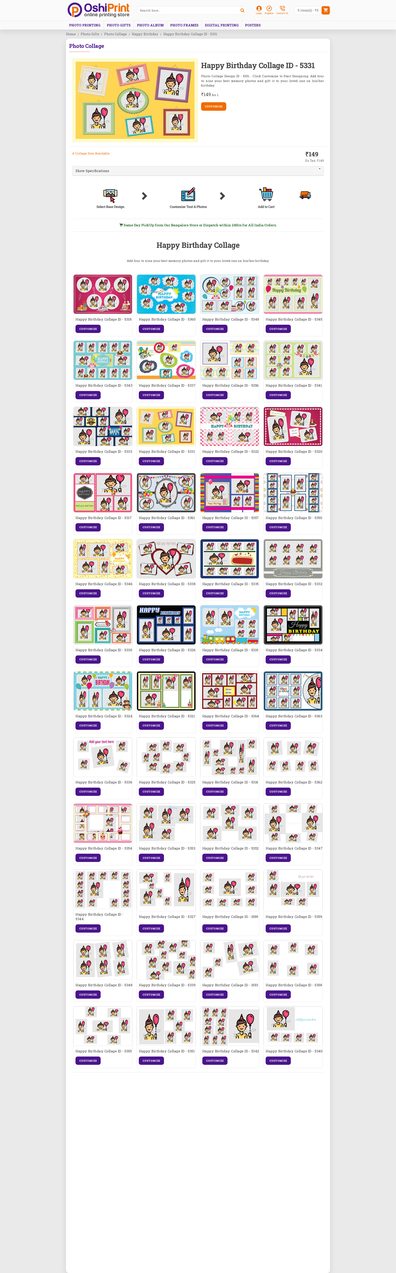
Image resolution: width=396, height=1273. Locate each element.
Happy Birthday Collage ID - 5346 (103, 584)
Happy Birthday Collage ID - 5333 (103, 451)
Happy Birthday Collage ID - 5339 (167, 985)
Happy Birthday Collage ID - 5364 (230, 716)
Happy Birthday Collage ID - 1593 (230, 985)
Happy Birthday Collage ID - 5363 (294, 716)
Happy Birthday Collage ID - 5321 (167, 716)
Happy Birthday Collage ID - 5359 (294, 916)
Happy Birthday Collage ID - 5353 (167, 848)
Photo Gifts (90, 34)
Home (71, 34)
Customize (214, 106)
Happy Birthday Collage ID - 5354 (103, 848)
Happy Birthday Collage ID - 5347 (294, 848)
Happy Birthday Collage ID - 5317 (103, 518)
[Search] (242, 10)
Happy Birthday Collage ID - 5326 (167, 650)
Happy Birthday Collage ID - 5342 (230, 1051)
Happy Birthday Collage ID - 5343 (103, 385)
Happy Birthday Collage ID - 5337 (167, 385)
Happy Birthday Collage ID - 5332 (294, 584)
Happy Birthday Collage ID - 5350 (294, 518)
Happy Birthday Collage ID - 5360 (167, 319)
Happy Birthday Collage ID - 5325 (167, 782)
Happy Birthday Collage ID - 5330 (103, 650)
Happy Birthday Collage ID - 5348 (103, 985)
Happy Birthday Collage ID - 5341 (294, 385)
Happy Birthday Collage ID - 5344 (99, 916)
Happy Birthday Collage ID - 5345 (294, 319)
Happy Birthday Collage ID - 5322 (230, 451)
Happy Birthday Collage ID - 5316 (230, 782)
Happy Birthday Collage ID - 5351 (166, 1051)
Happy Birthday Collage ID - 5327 (167, 916)
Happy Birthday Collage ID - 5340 (294, 1051)
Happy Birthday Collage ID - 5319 (230, 650)
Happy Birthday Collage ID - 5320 (294, 451)
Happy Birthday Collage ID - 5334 (294, 650)
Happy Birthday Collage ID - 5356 (230, 385)
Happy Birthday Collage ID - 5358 (294, 985)
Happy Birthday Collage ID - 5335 (230, 584)
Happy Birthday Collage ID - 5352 (230, 848)
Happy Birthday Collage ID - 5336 (103, 782)
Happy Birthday (145, 34)
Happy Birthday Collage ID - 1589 (230, 916)
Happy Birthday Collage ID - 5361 (167, 518)
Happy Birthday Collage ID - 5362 (294, 782)
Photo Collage (115, 34)
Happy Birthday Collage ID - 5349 (230, 319)
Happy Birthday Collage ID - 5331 (167, 451)
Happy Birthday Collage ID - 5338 (167, 584)
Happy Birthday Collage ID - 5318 (103, 319)
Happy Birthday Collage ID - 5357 (230, 518)
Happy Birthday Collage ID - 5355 (103, 1051)
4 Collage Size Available (91, 153)
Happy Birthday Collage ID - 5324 (103, 716)
